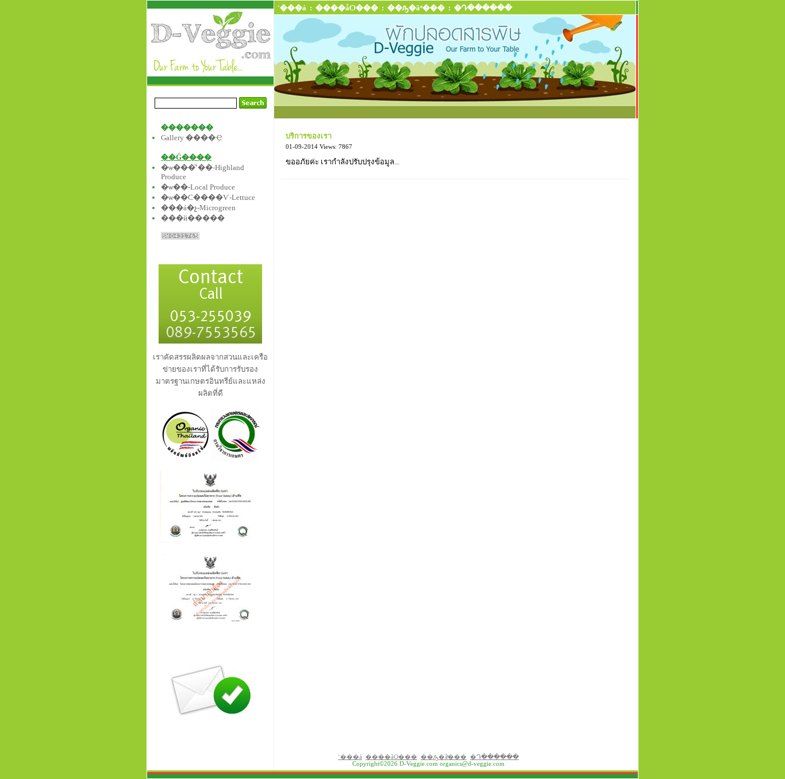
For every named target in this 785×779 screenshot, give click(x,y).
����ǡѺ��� (346, 7)
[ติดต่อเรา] (210, 341)
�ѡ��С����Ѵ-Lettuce (208, 197)
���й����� (193, 218)
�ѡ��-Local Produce (198, 187)
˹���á (292, 7)
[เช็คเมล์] (210, 744)
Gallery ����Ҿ (191, 137)
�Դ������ (483, 7)
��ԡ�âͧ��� (416, 7)
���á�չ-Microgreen (198, 207)
